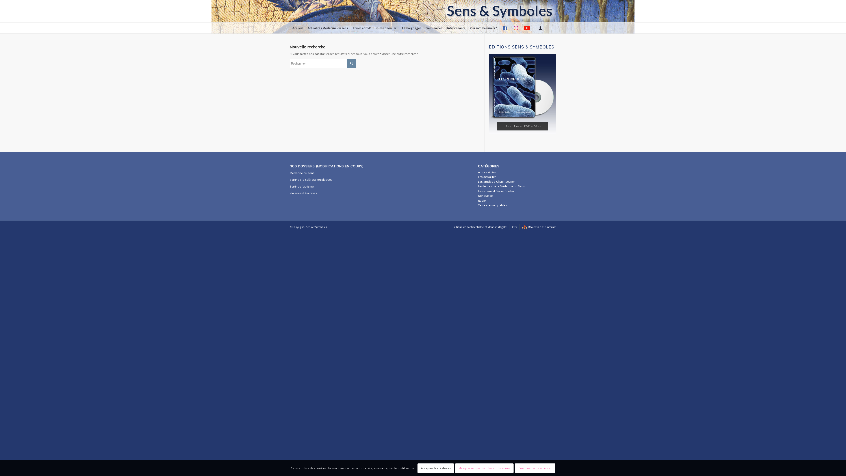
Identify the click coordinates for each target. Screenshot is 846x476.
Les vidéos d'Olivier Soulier (496, 191)
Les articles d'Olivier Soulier (496, 182)
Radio (482, 201)
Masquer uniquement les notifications (484, 468)
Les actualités (487, 177)
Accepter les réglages (436, 468)
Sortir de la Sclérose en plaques (311, 180)
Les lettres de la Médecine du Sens (501, 186)
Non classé (485, 196)
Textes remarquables (492, 205)
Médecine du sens (302, 173)
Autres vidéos (487, 172)
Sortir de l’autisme (302, 186)
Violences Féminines (303, 193)
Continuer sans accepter (535, 468)
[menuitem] (297, 27)
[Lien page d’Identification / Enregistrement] (540, 27)
